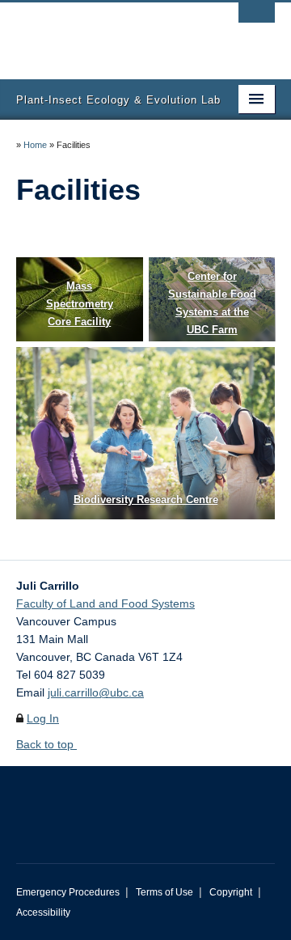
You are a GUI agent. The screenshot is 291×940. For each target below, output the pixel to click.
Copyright (230, 892)
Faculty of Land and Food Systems (105, 603)
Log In (43, 718)
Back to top (46, 744)
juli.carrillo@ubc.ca (96, 692)
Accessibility (43, 912)
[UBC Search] (256, 20)
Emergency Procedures (68, 892)
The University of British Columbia (106, 33)
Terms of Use (164, 892)
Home (35, 145)
